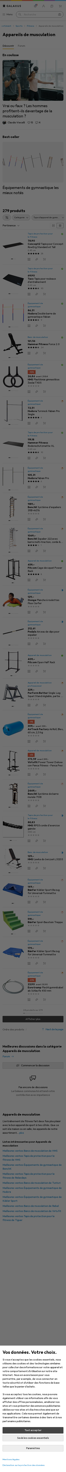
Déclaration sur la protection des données (24, 1465)
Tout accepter (33, 1430)
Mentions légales (11, 1459)
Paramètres (33, 1448)
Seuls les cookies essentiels (33, 1438)
